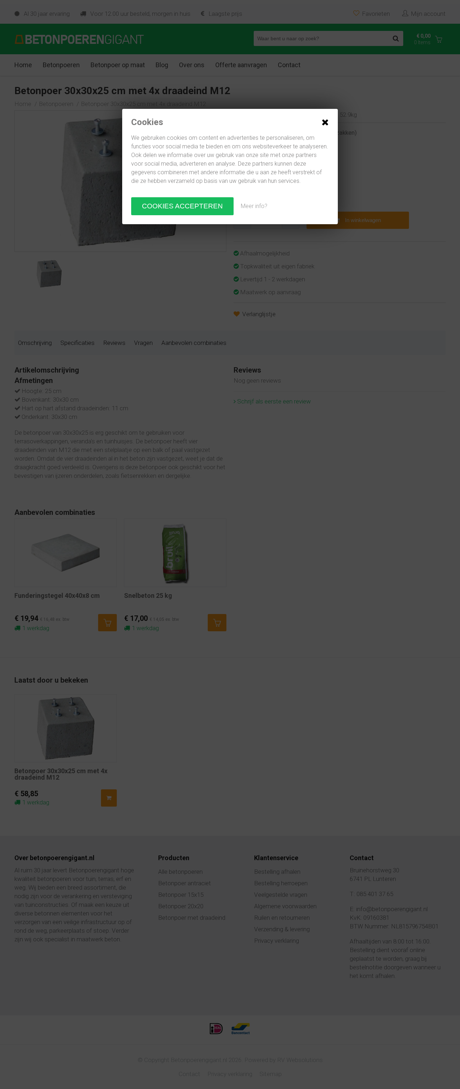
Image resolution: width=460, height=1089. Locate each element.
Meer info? (254, 206)
